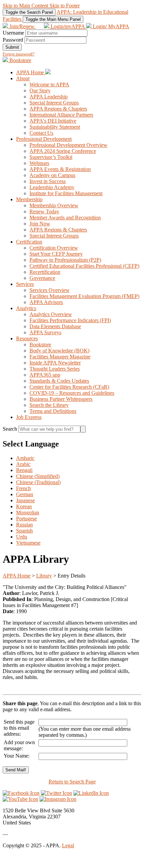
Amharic (25, 458)
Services (25, 284)
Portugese (26, 518)
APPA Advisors (46, 302)
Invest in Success (47, 181)
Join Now (39, 223)
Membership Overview (53, 205)
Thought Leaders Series (54, 369)
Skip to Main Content (26, 5)
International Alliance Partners (61, 115)
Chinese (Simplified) (38, 476)
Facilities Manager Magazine (59, 356)
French (23, 488)
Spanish (24, 530)
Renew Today (44, 211)
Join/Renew (22, 26)
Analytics (26, 308)
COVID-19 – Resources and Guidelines (71, 393)
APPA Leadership (48, 96)
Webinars (39, 163)
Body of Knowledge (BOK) (59, 350)
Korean (24, 506)
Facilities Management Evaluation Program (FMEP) (84, 296)
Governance (42, 278)
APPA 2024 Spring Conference (62, 151)
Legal (68, 845)
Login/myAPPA (67, 26)
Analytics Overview (50, 314)
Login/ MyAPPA (110, 26)
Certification (29, 242)
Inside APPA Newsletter (55, 363)
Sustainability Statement (54, 127)
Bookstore (19, 60)
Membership (29, 199)
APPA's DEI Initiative (52, 121)
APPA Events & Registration (60, 169)
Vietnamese (28, 543)
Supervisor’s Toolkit (50, 157)
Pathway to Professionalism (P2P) (65, 260)
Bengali (24, 470)
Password (13, 40)
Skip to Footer (65, 5)
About (22, 78)
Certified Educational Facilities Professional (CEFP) (84, 266)
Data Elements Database (55, 326)
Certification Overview (53, 248)
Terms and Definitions (52, 411)
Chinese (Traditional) (38, 482)
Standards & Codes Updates (59, 381)
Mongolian (27, 512)
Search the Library (49, 405)
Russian (24, 524)
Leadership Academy (51, 187)
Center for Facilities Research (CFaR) (69, 387)
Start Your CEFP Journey (56, 254)
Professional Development (44, 139)
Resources (27, 338)
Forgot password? (18, 53)
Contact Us (41, 133)
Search (10, 429)
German (24, 494)
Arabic (23, 464)
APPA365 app (44, 375)
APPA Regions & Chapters (58, 109)
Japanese (25, 500)
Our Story (40, 90)
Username (13, 33)
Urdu (21, 537)
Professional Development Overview (68, 145)
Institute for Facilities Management (65, 193)
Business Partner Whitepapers (60, 399)
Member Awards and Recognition (65, 217)
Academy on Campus (52, 175)
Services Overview (49, 290)
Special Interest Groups (54, 102)
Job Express (29, 417)
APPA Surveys (45, 332)
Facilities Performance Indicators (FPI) (70, 320)
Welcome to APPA (49, 84)
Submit (12, 47)
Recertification (44, 272)
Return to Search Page (72, 781)
